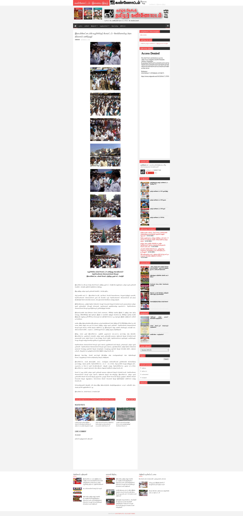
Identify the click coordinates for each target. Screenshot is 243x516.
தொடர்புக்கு (115, 26)
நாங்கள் (87, 26)
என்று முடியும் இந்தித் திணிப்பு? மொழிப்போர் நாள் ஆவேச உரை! (156, 483)
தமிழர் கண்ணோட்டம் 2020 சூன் (157, 208)
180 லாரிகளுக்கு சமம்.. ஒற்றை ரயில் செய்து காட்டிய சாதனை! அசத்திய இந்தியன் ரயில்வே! (154, 255)
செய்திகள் (94, 399)
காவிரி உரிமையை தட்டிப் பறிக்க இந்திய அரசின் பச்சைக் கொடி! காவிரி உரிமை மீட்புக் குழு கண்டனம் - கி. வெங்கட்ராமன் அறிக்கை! (126, 493)
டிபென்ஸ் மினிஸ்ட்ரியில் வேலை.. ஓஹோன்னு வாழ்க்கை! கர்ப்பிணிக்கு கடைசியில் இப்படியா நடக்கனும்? (152, 250)
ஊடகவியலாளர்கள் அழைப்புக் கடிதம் (92, 488)
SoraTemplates (119, 513)
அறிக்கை (144, 368)
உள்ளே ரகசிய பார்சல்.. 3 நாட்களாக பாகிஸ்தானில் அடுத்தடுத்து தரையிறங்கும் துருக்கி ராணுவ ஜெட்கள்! (153, 234)
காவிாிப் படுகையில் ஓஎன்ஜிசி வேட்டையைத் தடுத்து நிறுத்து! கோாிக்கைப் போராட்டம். (123, 424)
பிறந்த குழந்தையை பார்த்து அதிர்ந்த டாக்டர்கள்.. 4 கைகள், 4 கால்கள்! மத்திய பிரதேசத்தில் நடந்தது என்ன (154, 239)
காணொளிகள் (145, 374)
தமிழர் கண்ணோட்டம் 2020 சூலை (158, 200)
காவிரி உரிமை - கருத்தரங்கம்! (157, 334)
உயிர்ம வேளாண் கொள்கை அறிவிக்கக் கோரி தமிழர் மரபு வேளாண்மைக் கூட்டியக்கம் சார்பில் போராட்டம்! (104, 424)
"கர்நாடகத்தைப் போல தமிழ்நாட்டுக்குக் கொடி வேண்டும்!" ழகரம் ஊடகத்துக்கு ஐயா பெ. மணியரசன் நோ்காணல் (159, 268)
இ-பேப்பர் (123, 26)
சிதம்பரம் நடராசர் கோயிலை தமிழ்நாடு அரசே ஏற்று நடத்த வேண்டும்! (159, 293)
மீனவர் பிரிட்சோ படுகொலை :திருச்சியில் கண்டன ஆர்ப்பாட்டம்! (159, 492)
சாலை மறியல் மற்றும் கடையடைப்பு (83, 399)
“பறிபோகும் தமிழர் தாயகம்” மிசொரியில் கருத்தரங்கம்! (159, 317)
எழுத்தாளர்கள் (104, 26)
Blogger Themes (130, 513)
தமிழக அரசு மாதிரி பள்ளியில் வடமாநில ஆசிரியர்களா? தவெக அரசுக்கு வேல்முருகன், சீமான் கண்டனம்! (153, 245)
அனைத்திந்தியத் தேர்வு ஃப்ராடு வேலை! (159, 301)
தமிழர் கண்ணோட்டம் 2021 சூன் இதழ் (159, 191)
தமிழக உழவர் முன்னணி (103, 399)
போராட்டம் (112, 399)
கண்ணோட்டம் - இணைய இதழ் (91, 3)
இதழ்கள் (93, 26)
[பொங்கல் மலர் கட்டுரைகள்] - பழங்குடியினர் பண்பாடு (152, 479)
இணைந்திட (143, 35)
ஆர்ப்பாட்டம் (144, 371)
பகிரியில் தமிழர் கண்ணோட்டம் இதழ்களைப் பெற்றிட (154, 43)
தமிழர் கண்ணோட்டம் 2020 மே (157, 217)
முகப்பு (80, 26)
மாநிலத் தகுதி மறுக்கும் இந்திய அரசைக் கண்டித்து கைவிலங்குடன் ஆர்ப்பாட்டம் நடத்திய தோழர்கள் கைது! (84, 424)
